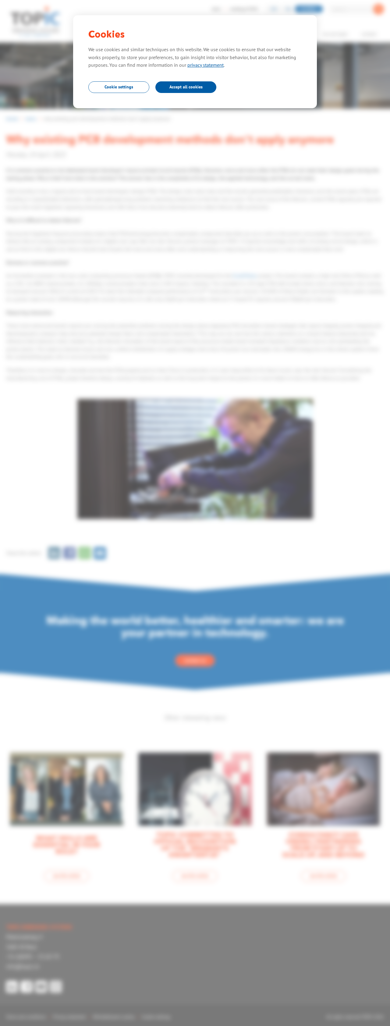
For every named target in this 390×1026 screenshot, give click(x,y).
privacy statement (205, 65)
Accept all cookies (186, 87)
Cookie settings (119, 87)
